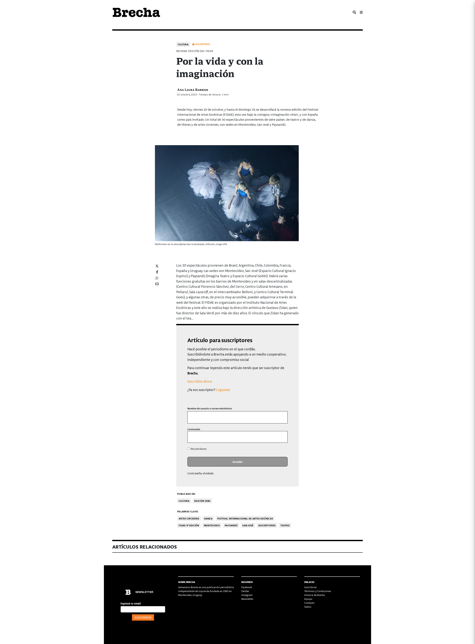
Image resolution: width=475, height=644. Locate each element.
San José (247, 525)
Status (307, 606)
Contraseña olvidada (200, 473)
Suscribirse (310, 587)
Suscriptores (267, 525)
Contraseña (193, 429)
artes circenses (189, 518)
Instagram (247, 595)
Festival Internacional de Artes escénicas (245, 518)
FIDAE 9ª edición (189, 525)
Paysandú (231, 525)
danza (208, 518)
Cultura (183, 44)
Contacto (309, 602)
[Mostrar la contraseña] (282, 437)
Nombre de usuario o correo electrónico (209, 408)
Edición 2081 (202, 501)
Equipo (308, 599)
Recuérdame (198, 449)
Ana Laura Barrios (192, 89)
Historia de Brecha (314, 595)
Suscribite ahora (199, 381)
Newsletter (247, 599)
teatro (285, 525)
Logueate (223, 389)
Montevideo (212, 525)
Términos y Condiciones (317, 591)
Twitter (245, 591)
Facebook (246, 587)
